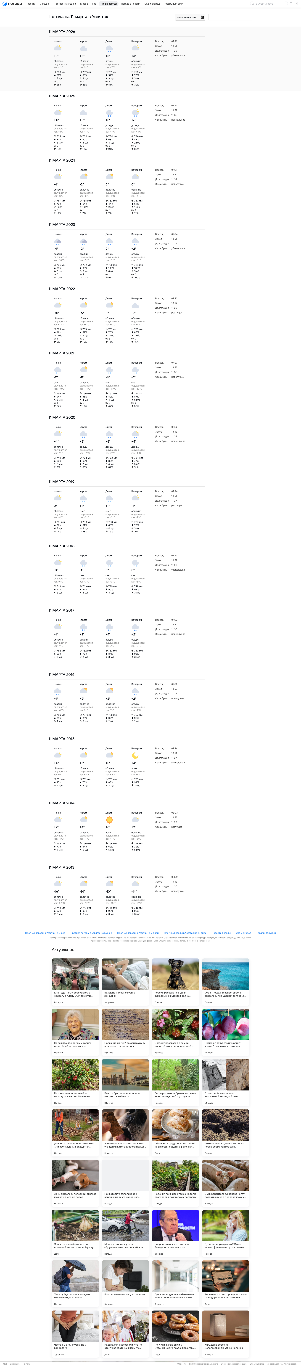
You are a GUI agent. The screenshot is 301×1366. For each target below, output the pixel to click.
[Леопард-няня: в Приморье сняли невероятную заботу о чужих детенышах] (175, 1082)
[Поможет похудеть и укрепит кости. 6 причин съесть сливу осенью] (225, 1032)
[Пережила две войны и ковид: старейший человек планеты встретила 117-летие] (75, 1032)
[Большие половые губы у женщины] (125, 982)
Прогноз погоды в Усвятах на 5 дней (91, 932)
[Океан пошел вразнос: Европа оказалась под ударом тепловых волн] (225, 982)
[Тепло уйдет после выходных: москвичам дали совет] (75, 1283)
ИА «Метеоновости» (289, 1364)
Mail (5, 1364)
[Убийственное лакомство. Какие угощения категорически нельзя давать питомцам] (125, 1132)
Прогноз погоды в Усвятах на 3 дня (45, 932)
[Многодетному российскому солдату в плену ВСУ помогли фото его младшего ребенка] (75, 982)
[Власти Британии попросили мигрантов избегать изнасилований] (125, 1082)
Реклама (26, 1364)
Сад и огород (243, 932)
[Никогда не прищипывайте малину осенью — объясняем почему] (75, 1082)
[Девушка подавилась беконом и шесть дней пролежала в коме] (175, 1283)
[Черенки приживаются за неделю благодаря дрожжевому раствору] (175, 1183)
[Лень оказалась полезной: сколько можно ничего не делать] (75, 1183)
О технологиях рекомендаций (234, 1364)
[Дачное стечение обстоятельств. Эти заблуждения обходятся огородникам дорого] (75, 1132)
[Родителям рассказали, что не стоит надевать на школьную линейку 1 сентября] (125, 1334)
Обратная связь (257, 1364)
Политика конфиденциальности (203, 1364)
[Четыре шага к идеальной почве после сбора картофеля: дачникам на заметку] (225, 1132)
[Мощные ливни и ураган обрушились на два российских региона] (125, 1233)
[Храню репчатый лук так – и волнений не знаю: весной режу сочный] (75, 1233)
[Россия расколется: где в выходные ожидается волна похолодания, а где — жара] (175, 982)
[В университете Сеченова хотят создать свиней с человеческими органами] (225, 1183)
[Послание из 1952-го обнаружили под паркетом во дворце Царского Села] (125, 1032)
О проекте (181, 1364)
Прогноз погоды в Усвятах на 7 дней (138, 932)
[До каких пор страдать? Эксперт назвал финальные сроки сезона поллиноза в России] (225, 1233)
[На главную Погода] (14, 4)
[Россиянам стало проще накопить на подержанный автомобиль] (225, 1283)
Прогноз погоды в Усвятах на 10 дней (185, 932)
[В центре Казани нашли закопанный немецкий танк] (225, 1082)
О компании (15, 1364)
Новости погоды (221, 932)
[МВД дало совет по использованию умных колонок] (225, 1334)
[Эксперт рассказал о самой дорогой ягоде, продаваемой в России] (175, 1032)
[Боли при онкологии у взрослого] (125, 1283)
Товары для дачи (266, 932)
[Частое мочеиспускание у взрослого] (75, 1334)
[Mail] (5, 4)
